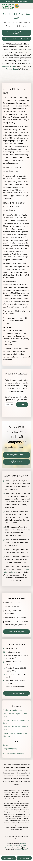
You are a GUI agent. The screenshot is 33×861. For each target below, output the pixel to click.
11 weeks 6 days (12, 69)
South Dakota (13, 822)
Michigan (6, 812)
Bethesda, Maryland (23, 799)
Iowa (15, 807)
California (12, 803)
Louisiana (6, 809)
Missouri (26, 812)
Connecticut (25, 803)
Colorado (18, 803)
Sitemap (25, 848)
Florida (12, 805)
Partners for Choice (20, 850)
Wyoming (19, 827)
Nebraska (11, 814)
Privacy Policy (17, 846)
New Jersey (7, 816)
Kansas (20, 807)
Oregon (6, 820)
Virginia (15, 825)
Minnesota (13, 812)
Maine (11, 809)
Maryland (17, 809)
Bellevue (14, 572)
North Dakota (14, 818)
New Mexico (15, 816)
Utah (5, 825)
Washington (21, 825)
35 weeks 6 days (8, 66)
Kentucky (25, 807)
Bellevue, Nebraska (9, 799)
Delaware (7, 805)
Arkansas (6, 803)
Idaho (26, 805)
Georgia (17, 805)
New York (22, 816)
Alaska (21, 801)
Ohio (20, 818)
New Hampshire (24, 814)
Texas (27, 822)
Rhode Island (21, 820)
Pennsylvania (13, 820)
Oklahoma (25, 818)
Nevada (17, 814)
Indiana (11, 807)
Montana (5, 814)
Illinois (6, 807)
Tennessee (21, 822)
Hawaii (22, 805)
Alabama (15, 801)
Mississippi (20, 812)
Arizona (26, 801)
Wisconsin (13, 827)
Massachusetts (24, 809)
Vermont (10, 825)
